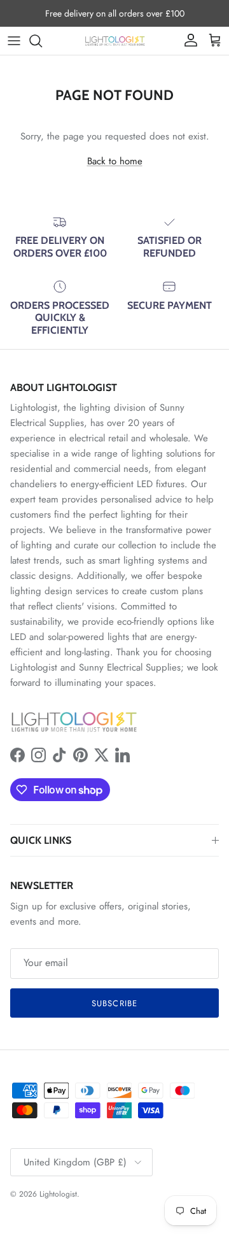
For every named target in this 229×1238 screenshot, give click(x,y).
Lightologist (58, 1194)
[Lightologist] (115, 40)
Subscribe (114, 1003)
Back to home (114, 161)
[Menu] (14, 41)
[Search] (42, 41)
